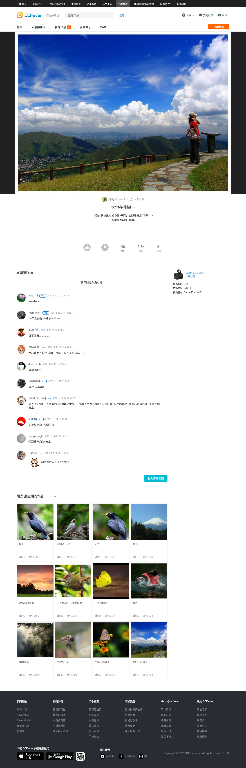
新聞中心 (22, 709)
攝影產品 (94, 715)
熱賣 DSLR (167, 731)
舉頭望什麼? (63, 544)
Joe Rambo (35, 364)
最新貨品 (166, 715)
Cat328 (32, 453)
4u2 (30, 329)
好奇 (21, 544)
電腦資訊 (94, 725)
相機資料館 (59, 709)
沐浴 (135, 603)
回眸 (97, 544)
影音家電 (94, 731)
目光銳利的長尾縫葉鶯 (69, 603)
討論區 (20, 731)
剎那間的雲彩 (26, 603)
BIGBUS (33, 381)
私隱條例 (202, 736)
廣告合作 (202, 720)
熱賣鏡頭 (166, 725)
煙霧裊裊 (24, 662)
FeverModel (24, 720)
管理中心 (85, 27)
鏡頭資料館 (59, 715)
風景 (186, 283)
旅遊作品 (130, 725)
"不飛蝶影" (101, 603)
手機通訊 (94, 720)
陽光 (111, 199)
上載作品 (219, 26)
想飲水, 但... (63, 662)
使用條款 (202, 731)
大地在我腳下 (140, 662)
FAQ (103, 27)
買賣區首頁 (95, 709)
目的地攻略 (131, 720)
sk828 (32, 419)
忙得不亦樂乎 (102, 662)
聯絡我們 (202, 715)
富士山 (136, 544)
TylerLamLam (36, 398)
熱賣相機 (166, 720)
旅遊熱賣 (130, 715)
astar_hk (33, 295)
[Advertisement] (123, 234)
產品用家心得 (60, 731)
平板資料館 (59, 725)
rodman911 (35, 312)
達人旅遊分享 (132, 731)
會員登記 (202, 725)
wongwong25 (36, 436)
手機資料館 (59, 720)
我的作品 (62, 27)
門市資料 (166, 709)
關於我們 (202, 709)
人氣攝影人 (39, 27)
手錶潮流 (94, 736)
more (53, 496)
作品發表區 (23, 725)
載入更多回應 (156, 478)
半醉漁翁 (33, 347)
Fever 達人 (23, 715)
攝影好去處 (134, 709)
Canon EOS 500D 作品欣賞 (195, 274)
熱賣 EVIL (166, 736)
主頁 (20, 27)
